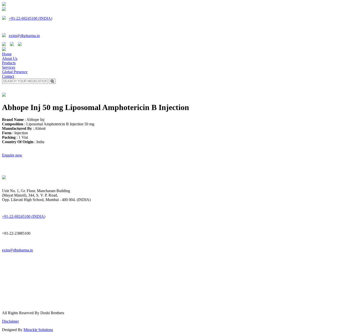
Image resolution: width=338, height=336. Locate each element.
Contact (8, 76)
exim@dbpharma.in (24, 36)
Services (8, 67)
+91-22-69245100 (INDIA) (30, 18)
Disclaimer (10, 321)
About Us (9, 58)
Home (7, 54)
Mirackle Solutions (38, 330)
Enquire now (12, 155)
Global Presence (14, 72)
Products (9, 63)
